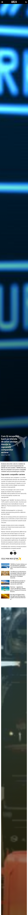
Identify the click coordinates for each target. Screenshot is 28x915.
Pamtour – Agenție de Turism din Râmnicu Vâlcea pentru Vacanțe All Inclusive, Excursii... (18, 589)
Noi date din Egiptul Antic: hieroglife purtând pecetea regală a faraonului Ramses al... (18, 597)
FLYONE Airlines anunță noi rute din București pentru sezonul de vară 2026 (17, 582)
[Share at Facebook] (11, 553)
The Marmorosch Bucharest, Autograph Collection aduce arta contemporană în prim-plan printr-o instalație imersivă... (18, 575)
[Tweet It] (15, 553)
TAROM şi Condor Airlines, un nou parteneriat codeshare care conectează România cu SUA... (18, 566)
